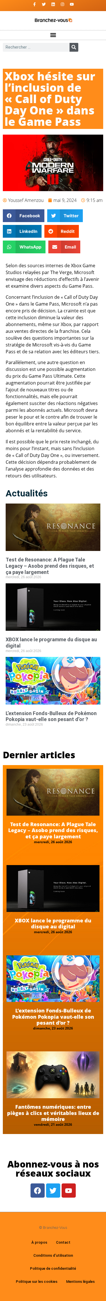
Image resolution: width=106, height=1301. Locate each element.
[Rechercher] (74, 47)
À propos (39, 1242)
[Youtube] (72, 4)
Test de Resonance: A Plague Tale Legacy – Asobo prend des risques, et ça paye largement (50, 566)
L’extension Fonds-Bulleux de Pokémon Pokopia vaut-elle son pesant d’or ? (51, 716)
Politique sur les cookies (36, 1281)
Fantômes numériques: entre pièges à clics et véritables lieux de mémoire (53, 1112)
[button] (53, 35)
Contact (63, 1242)
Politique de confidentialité (53, 1268)
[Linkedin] (53, 4)
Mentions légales (80, 1281)
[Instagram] (62, 4)
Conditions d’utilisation (53, 1255)
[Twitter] (44, 4)
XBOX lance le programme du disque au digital (53, 923)
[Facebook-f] (34, 4)
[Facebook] (38, 1190)
